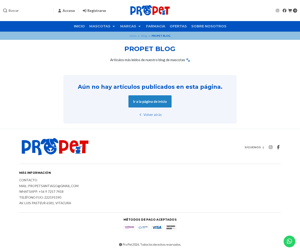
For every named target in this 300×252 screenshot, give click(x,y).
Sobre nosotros (208, 26)
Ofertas (178, 26)
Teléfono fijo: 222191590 (40, 197)
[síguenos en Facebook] (284, 10)
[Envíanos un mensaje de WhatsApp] (289, 241)
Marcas (128, 26)
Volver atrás (152, 115)
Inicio (79, 26)
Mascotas (100, 26)
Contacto (28, 180)
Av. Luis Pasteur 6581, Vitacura (45, 203)
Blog (144, 35)
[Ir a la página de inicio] (150, 10)
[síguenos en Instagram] (277, 10)
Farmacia (155, 26)
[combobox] (26, 10)
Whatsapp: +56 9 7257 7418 (41, 191)
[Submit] (5, 10)
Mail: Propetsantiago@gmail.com (49, 186)
